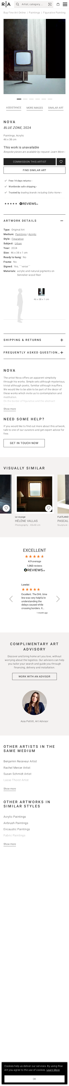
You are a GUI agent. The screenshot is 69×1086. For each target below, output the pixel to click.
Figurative (18, 238)
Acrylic (32, 234)
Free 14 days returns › (20, 180)
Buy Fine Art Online (15, 12)
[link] (50, 4)
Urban (18, 243)
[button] (65, 4)
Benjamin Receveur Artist (20, 761)
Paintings (34, 12)
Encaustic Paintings (17, 829)
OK (34, 1079)
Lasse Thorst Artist (16, 780)
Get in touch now (24, 443)
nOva (10, 122)
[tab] (34, 220)
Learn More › (58, 151)
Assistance (13, 107)
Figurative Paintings (55, 12)
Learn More (53, 1069)
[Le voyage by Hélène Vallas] (34, 494)
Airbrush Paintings (16, 823)
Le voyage (20, 517)
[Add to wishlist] (61, 161)
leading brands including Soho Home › (41, 192)
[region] (34, 599)
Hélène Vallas (26, 521)
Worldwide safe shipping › (23, 186)
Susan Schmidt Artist (17, 774)
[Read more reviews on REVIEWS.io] (34, 570)
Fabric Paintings (14, 835)
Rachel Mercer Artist (17, 767)
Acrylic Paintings (15, 816)
